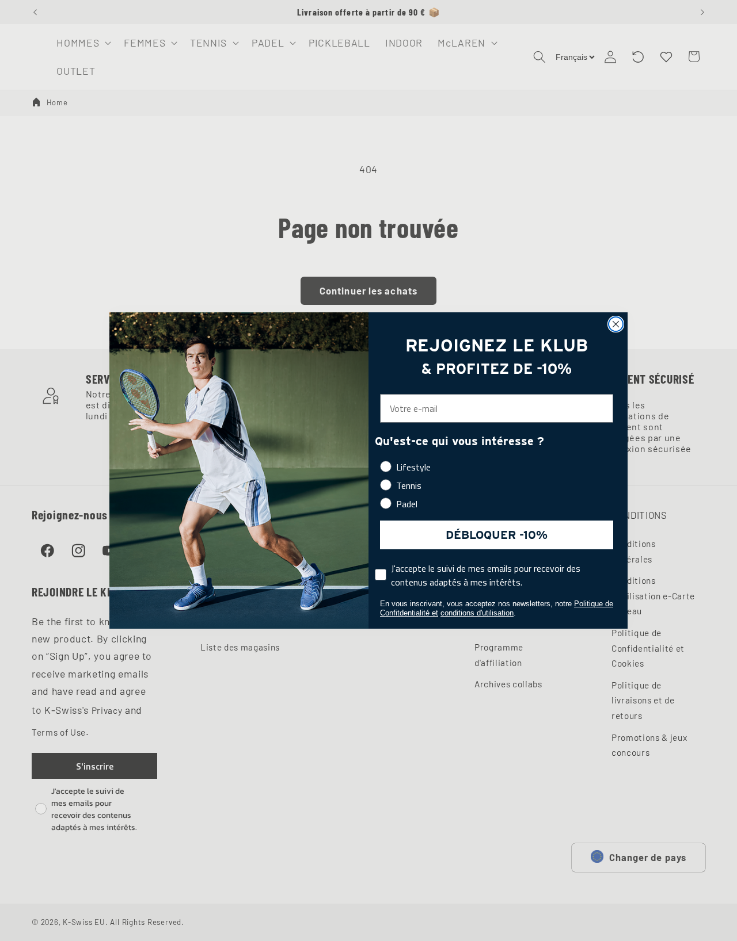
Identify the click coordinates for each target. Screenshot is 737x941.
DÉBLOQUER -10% (497, 535)
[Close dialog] (616, 324)
